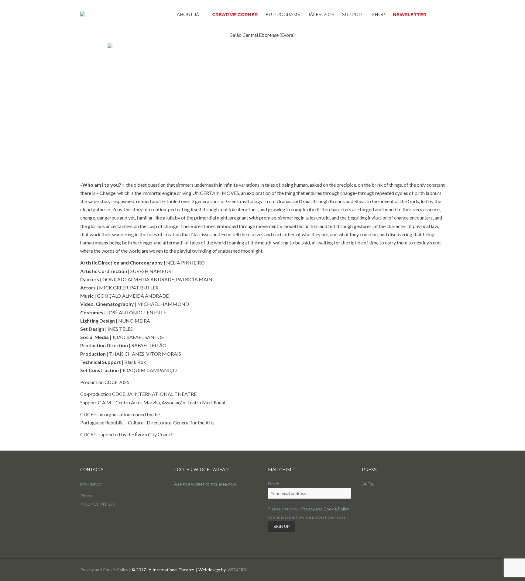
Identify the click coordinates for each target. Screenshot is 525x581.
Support (353, 14)
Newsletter (410, 14)
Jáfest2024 (321, 14)
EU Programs (283, 14)
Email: (273, 483)
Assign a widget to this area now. (205, 483)
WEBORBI (238, 569)
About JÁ (188, 14)
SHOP (378, 14)
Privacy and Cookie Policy (325, 508)
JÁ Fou (368, 483)
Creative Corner (235, 14)
